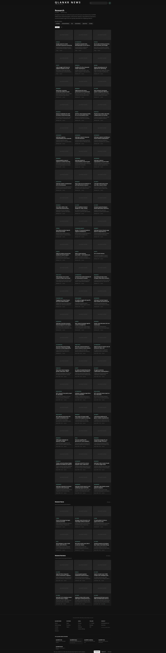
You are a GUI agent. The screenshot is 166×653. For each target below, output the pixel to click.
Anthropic (58, 135)
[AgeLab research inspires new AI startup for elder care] (102, 344)
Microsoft (77, 541)
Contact (56, 627)
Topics (67, 627)
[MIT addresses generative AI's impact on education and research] (64, 413)
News (67, 623)
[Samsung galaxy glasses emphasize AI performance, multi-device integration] (83, 571)
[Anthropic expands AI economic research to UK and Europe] (64, 483)
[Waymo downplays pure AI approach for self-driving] (102, 64)
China (57, 518)
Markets (96, 228)
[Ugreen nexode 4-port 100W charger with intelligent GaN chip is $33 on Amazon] (102, 571)
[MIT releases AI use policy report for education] (64, 390)
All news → (109, 502)
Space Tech (85, 23)
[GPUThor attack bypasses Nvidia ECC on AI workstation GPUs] (83, 111)
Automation (78, 42)
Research (77, 65)
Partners (57, 630)
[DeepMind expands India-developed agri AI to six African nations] (83, 41)
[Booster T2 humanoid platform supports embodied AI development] (83, 227)
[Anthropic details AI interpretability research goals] (83, 157)
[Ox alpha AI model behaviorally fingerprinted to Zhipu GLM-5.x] (83, 367)
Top (61, 27)
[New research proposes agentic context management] (83, 320)
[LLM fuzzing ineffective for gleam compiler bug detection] (102, 413)
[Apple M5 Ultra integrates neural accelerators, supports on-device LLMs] (64, 571)
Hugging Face (59, 298)
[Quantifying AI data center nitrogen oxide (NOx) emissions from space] (102, 274)
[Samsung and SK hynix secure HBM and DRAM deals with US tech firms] (102, 594)
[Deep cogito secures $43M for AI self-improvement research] (83, 181)
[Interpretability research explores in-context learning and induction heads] (64, 157)
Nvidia (76, 111)
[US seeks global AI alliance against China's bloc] (102, 517)
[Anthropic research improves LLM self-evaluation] (83, 134)
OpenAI (58, 228)
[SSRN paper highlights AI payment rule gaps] (64, 437)
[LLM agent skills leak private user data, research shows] (102, 181)
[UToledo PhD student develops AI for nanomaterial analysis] (83, 274)
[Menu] (109, 3)
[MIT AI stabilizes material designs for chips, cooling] (83, 204)
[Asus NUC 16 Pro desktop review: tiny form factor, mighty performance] (64, 594)
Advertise (103, 625)
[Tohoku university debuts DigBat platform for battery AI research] (64, 460)
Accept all (97, 651)
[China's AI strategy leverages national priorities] (64, 517)
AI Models (58, 23)
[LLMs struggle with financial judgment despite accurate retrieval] (64, 64)
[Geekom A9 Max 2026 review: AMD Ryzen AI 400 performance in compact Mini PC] (83, 594)
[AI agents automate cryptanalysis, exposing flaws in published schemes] (102, 367)
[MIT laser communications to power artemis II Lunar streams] (83, 344)
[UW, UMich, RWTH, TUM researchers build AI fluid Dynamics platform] (64, 204)
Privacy (79, 623)
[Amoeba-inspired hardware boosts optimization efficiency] (102, 204)
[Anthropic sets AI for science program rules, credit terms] (83, 460)
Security (96, 181)
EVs (72, 23)
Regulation (59, 391)
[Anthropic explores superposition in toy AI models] (102, 157)
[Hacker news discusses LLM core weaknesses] (102, 320)
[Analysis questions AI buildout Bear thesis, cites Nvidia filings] (102, 540)
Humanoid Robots (65, 23)
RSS (90, 627)
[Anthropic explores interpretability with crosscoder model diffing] (64, 134)
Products (68, 625)
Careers (56, 629)
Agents (58, 251)
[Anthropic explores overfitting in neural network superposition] (102, 134)
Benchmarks (78, 298)
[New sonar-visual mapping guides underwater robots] (64, 367)
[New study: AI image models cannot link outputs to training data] (83, 413)
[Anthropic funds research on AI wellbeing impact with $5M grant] (83, 483)
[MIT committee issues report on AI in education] (102, 390)
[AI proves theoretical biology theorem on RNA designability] (64, 344)
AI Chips (90, 23)
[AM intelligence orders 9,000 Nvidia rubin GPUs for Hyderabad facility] (64, 540)
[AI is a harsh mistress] (102, 250)
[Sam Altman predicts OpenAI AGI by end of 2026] (64, 227)
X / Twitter (92, 623)
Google (58, 42)
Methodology (58, 625)
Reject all (104, 651)
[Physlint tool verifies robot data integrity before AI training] (102, 111)
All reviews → (108, 555)
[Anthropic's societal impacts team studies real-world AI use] (102, 297)
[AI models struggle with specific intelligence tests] (83, 297)
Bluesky (91, 625)
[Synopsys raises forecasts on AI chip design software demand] (83, 517)
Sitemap (80, 627)
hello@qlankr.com (105, 623)
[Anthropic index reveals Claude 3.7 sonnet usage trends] (102, 460)
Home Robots (77, 23)
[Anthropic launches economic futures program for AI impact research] (64, 320)
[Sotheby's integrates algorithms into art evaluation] (83, 390)
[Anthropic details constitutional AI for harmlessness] (64, 181)
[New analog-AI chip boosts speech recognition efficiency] (102, 87)
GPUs (76, 438)
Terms (79, 625)
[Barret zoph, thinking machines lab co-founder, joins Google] (102, 41)
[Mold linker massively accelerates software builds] (64, 87)
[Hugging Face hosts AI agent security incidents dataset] (64, 297)
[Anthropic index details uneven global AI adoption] (102, 483)
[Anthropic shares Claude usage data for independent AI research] (102, 227)
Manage (109, 651)
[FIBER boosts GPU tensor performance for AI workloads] (83, 87)
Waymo (95, 65)
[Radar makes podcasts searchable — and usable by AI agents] (83, 250)
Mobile (77, 572)
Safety (57, 65)
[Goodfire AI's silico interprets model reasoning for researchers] (83, 64)
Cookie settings (81, 629)
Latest (57, 27)
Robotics (96, 111)
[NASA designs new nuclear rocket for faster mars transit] (64, 274)
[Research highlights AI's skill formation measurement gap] (64, 111)
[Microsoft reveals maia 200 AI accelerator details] (83, 540)
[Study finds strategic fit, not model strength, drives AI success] (102, 437)
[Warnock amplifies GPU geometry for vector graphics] (83, 437)
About (56, 623)
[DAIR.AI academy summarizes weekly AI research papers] (64, 250)
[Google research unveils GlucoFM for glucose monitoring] (64, 41)
